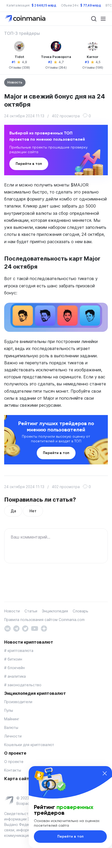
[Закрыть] (105, 773)
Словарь (80, 611)
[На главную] (25, 18)
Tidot (19, 57)
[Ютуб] (34, 628)
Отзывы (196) (92, 67)
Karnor (92, 57)
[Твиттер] (25, 628)
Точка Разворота (56, 57)
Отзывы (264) (55, 67)
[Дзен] (44, 628)
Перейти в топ (29, 163)
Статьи (30, 611)
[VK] (7, 628)
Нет (32, 511)
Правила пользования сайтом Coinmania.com (44, 619)
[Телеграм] (16, 628)
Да (13, 511)
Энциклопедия (55, 611)
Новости (12, 611)
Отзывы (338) (19, 67)
